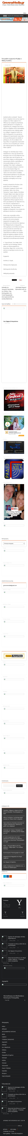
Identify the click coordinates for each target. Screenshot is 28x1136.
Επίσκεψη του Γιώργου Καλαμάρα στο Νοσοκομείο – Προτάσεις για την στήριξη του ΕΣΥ (13, 831)
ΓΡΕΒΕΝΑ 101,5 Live (8, 1131)
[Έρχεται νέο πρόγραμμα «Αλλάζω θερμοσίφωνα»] (4, 938)
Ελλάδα (4, 1052)
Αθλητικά (4, 1029)
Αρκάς (3, 1034)
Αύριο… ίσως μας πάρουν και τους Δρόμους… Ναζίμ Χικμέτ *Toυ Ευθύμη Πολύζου (13, 847)
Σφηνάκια (4, 1071)
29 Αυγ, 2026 (12, 940)
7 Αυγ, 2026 (8, 998)
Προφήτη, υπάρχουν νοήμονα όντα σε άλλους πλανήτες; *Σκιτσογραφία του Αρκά (13, 812)
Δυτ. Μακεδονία (6, 1047)
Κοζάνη (4, 1060)
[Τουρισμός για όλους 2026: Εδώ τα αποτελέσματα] (4, 945)
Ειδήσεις (4, 1050)
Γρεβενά (4, 1037)
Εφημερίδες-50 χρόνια (7, 1055)
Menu (24, 10)
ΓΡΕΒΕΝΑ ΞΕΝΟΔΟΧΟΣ (8, 1039)
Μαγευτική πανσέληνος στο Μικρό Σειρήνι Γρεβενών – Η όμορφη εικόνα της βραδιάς (17, 959)
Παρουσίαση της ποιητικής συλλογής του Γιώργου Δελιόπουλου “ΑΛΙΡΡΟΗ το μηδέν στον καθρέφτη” (13, 824)
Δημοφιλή (4, 1042)
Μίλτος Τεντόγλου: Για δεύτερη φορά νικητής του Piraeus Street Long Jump (13, 818)
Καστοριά (4, 1057)
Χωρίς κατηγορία (6, 1076)
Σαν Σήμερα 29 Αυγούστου (15, 951)
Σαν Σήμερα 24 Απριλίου (9, 862)
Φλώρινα (4, 1073)
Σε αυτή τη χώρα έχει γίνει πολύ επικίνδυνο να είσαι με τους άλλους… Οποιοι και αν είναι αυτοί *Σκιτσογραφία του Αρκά (13, 839)
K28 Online (13, 1129)
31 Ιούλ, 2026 (7, 995)
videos (3, 1026)
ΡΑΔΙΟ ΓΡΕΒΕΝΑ (6, 1068)
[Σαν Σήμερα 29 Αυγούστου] (4, 952)
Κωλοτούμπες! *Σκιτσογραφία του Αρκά (13, 852)
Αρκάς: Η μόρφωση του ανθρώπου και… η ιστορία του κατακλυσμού (13, 866)
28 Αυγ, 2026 (6, 963)
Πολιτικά (4, 1063)
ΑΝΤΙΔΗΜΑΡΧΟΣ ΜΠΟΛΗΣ (9, 1031)
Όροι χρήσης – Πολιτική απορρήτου (13, 1133)
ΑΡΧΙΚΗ (5, 1129)
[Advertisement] (14, 41)
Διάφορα (4, 1044)
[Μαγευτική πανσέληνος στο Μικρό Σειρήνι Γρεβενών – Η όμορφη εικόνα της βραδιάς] (4, 959)
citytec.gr (20, 1125)
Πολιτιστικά (5, 1065)
